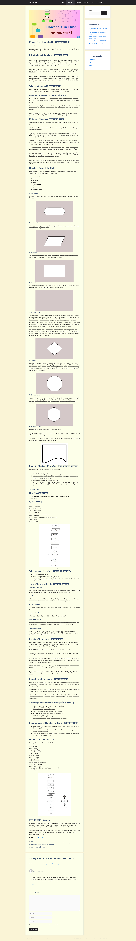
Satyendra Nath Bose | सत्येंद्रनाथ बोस (97, 41)
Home (63, 2)
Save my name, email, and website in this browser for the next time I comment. (50, 925)
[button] (105, 2)
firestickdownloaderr (38, 870)
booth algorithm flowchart (36, 843)
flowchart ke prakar (73, 843)
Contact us (82, 939)
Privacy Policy (89, 939)
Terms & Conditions (104, 939)
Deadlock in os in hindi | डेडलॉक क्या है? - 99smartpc (47, 864)
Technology (70, 2)
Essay (92, 2)
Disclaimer (96, 939)
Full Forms (78, 2)
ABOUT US (76, 939)
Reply (32, 884)
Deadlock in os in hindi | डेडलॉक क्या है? (38, 847)
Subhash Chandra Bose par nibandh (38, 846)
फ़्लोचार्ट (72, 695)
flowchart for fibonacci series (63, 843)
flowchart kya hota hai (42, 844)
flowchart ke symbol (33, 844)
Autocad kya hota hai (40, 838)
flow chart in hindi (45, 843)
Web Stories (99, 2)
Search (90, 10)
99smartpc (33, 2)
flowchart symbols (50, 844)
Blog (32, 841)
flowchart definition (53, 843)
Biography (86, 2)
